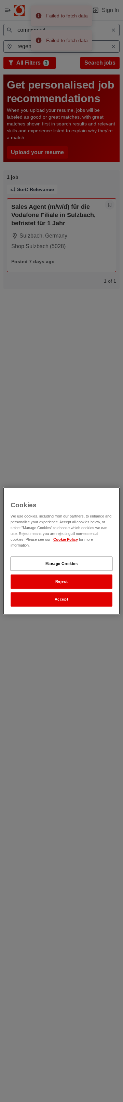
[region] (61, 551)
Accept (61, 599)
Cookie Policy (65, 539)
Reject (61, 581)
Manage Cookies (61, 564)
